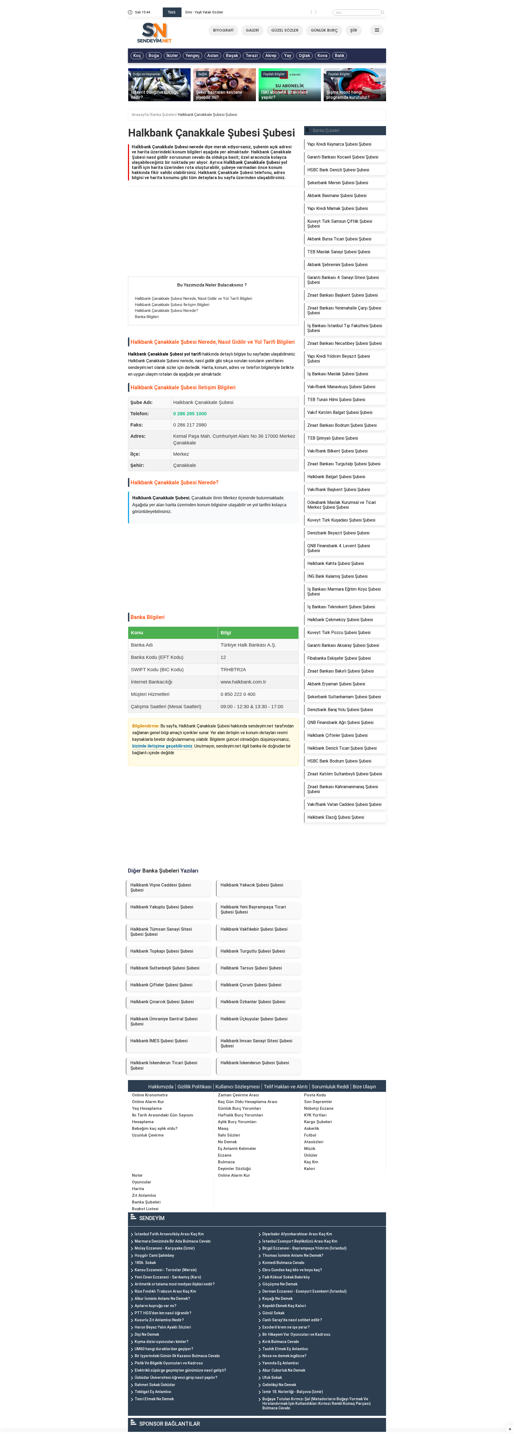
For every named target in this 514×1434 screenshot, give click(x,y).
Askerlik (311, 1128)
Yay (287, 55)
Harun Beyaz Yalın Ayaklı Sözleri (163, 1327)
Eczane (224, 1155)
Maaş (223, 1128)
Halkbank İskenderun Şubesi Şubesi (255, 1062)
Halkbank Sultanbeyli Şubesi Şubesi (164, 968)
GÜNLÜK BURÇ (324, 30)
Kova (322, 55)
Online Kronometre (150, 1095)
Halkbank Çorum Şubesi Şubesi (251, 984)
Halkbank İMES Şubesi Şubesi (159, 1040)
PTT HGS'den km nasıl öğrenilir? (163, 1313)
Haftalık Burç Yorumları (240, 1115)
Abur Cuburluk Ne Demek (283, 1370)
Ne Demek (227, 1141)
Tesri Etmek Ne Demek (154, 1399)
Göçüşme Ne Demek (279, 1284)
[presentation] (311, 13)
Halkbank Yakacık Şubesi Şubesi (252, 885)
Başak (232, 55)
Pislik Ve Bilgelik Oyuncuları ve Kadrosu (169, 1363)
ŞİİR (353, 30)
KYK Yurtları (315, 1115)
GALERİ (252, 30)
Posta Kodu (315, 1095)
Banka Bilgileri (147, 316)
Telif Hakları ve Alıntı (286, 1086)
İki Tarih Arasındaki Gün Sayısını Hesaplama (162, 1118)
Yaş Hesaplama (147, 1108)
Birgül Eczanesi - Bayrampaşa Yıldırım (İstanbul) (304, 1248)
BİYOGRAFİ (223, 30)
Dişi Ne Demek (147, 1334)
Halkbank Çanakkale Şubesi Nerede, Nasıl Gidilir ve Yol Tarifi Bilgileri (193, 298)
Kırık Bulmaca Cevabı (280, 1341)
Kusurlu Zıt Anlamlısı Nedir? (159, 1320)
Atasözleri (313, 1141)
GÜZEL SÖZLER (284, 30)
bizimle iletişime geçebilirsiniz (162, 746)
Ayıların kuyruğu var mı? (155, 1306)
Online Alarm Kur (148, 1101)
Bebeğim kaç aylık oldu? (154, 1128)
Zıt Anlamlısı (144, 1195)
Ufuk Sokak (272, 1377)
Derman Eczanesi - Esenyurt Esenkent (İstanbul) (304, 1291)
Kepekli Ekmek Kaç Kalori (284, 1306)
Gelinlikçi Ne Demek (279, 1385)
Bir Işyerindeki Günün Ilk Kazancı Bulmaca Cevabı (177, 1356)
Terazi (251, 55)
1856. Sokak (145, 1263)
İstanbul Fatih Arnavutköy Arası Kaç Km (169, 1234)
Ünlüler (311, 1155)
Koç (137, 55)
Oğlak (304, 55)
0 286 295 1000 (190, 413)
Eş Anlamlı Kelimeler (237, 1148)
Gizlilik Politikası (194, 1086)
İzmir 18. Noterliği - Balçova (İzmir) (292, 1392)
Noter (137, 1175)
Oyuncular (141, 1182)
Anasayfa (140, 114)
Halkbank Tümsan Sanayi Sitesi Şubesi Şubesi (161, 932)
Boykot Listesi (145, 1208)
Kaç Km (311, 1162)
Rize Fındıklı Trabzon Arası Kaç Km (165, 1291)
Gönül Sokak (273, 1313)
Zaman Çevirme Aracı (238, 1095)
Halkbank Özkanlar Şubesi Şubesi (253, 1001)
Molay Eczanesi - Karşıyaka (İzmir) (165, 1248)
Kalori (309, 1168)
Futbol (310, 1135)
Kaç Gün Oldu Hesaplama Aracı (247, 1101)
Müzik (309, 1148)
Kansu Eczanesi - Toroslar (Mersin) (166, 1270)
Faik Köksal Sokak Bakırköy (286, 1277)
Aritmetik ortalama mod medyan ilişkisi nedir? (175, 1284)
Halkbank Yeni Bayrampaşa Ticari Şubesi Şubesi (253, 909)
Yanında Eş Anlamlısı (280, 1363)
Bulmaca (226, 1162)
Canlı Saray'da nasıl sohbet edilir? (292, 1320)
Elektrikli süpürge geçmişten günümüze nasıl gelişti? (180, 1370)
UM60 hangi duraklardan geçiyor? (164, 1349)
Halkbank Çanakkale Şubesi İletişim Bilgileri (172, 304)
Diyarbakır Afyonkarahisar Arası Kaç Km (297, 1234)
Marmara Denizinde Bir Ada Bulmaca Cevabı (173, 1241)
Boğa (154, 55)
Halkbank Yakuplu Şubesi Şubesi (161, 907)
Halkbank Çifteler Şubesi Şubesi (161, 984)
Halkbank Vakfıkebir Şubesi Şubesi (254, 929)
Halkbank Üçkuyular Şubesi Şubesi (254, 1018)
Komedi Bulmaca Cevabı (283, 1263)
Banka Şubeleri (163, 114)
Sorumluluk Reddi (330, 1086)
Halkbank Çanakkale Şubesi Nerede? (166, 310)
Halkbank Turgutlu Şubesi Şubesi (253, 951)
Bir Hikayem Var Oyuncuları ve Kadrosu (296, 1334)
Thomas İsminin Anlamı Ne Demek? (292, 1255)
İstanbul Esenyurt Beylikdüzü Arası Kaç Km (299, 1241)
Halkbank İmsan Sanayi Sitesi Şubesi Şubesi (256, 1043)
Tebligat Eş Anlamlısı (153, 1392)
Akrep (271, 55)
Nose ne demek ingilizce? (284, 1356)
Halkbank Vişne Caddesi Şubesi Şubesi (160, 887)
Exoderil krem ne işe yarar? (286, 1327)
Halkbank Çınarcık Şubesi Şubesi (162, 1001)
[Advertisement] (213, 236)
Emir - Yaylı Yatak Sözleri (204, 12)
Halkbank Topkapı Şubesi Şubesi (161, 951)
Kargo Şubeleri (318, 1121)
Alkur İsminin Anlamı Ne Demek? (162, 1298)
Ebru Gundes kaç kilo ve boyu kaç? (292, 1270)
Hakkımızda (160, 1086)
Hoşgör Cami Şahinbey (154, 1255)
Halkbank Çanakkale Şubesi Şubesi (207, 114)
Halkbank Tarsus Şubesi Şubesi (251, 968)
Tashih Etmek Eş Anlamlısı (285, 1349)
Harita (138, 1188)
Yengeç (193, 55)
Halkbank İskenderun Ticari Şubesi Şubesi (163, 1065)
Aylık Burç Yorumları (237, 1121)
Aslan (212, 55)
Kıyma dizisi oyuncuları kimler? (161, 1341)
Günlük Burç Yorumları (239, 1108)
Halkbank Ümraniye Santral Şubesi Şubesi (164, 1021)
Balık (339, 55)
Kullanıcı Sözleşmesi (238, 1086)
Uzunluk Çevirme (148, 1135)
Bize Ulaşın (364, 1086)
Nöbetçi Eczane (318, 1108)
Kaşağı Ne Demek (277, 1298)
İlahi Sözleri (229, 1135)
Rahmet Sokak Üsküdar (155, 1385)
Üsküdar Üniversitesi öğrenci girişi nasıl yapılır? (176, 1377)
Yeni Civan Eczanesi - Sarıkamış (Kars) (168, 1277)
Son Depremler (318, 1101)
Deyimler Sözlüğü (234, 1168)
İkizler (172, 55)
